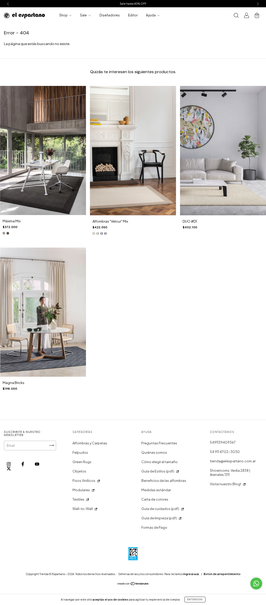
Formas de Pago (154, 527)
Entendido (195, 599)
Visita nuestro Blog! (225, 484)
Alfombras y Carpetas (89, 443)
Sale (83, 15)
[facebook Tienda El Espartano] (23, 464)
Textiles (78, 499)
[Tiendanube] (133, 584)
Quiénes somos (154, 452)
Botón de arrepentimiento (222, 574)
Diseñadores (109, 15)
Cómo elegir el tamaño (159, 462)
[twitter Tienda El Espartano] (9, 468)
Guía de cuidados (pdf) (160, 509)
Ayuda (151, 15)
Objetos (79, 471)
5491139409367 (223, 442)
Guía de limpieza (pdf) (159, 518)
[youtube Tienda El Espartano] (37, 464)
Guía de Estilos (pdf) (157, 471)
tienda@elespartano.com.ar (233, 461)
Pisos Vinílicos (83, 480)
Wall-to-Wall (82, 509)
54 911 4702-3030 (225, 452)
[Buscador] (236, 16)
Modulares (81, 490)
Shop (63, 15)
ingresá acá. (191, 574)
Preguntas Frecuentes (159, 443)
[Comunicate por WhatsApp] (256, 583)
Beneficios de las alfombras (163, 480)
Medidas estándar (156, 490)
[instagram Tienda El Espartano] (9, 464)
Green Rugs (81, 462)
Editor (133, 15)
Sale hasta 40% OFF (133, 3)
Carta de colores (154, 499)
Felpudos (80, 452)
